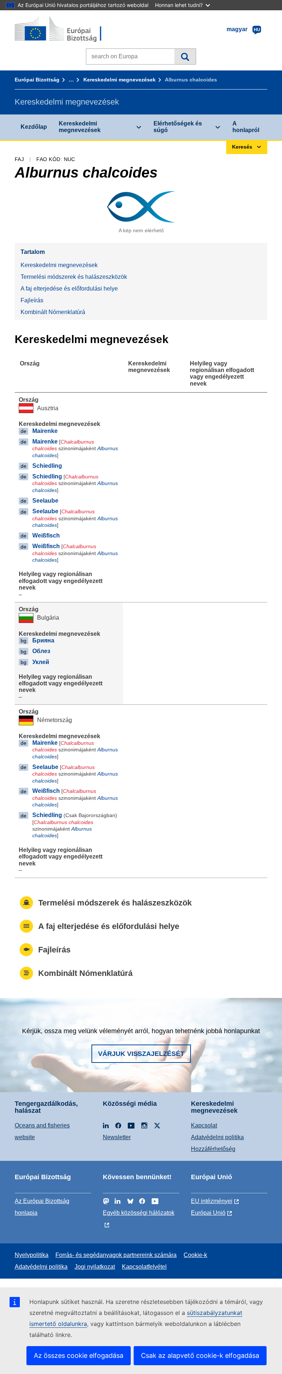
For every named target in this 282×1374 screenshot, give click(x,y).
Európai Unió (208, 1213)
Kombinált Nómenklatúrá (53, 312)
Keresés (184, 56)
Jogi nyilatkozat (95, 1267)
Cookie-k (195, 1255)
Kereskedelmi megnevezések (119, 80)
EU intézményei (211, 1201)
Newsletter (117, 1137)
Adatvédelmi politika (217, 1137)
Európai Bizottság (37, 80)
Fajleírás (32, 300)
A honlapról (245, 126)
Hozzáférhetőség (213, 1149)
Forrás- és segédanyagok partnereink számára (116, 1255)
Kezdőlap (34, 127)
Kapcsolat (204, 1125)
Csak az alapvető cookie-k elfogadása (200, 1355)
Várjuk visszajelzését (141, 1053)
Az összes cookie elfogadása (78, 1355)
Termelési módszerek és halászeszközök (74, 277)
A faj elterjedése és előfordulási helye (69, 288)
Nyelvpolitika (31, 1255)
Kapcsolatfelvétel (144, 1267)
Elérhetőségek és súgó (177, 126)
